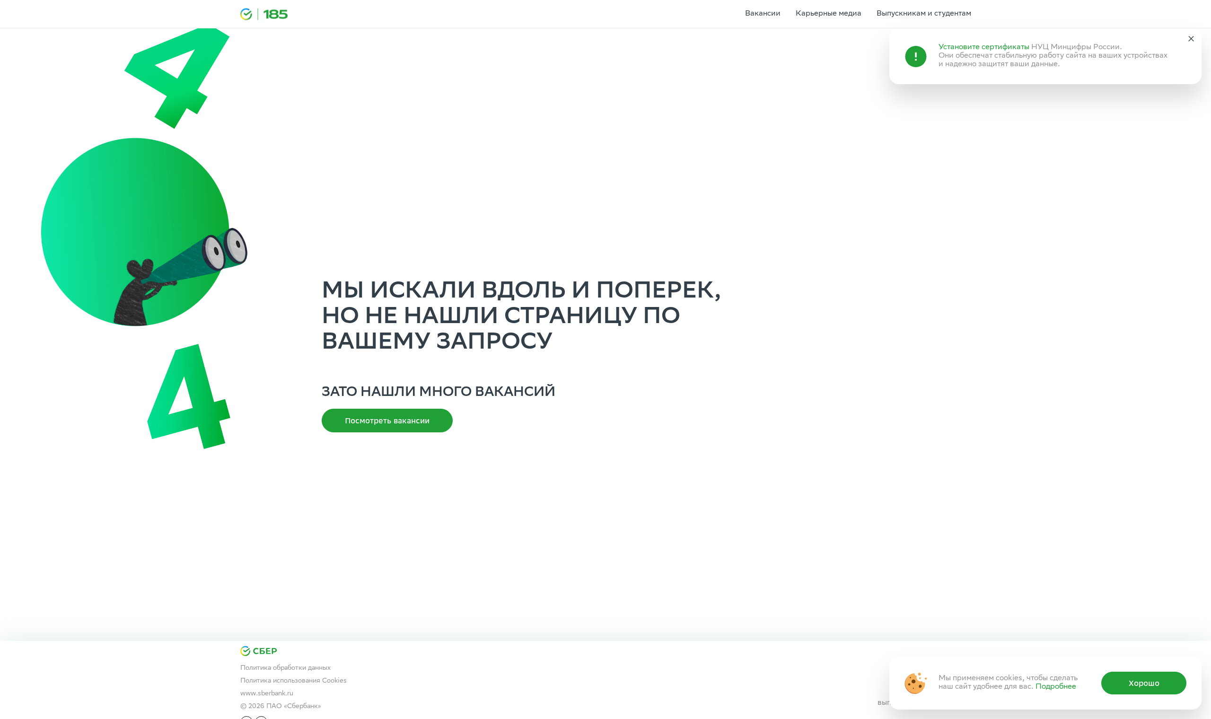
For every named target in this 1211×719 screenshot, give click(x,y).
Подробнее (1055, 687)
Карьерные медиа (828, 14)
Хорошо (1144, 683)
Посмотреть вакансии (387, 420)
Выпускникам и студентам (924, 14)
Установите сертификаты (984, 48)
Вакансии (763, 14)
